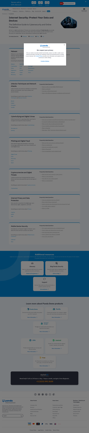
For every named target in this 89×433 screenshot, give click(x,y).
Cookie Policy (39, 56)
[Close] (64, 44)
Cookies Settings (45, 61)
